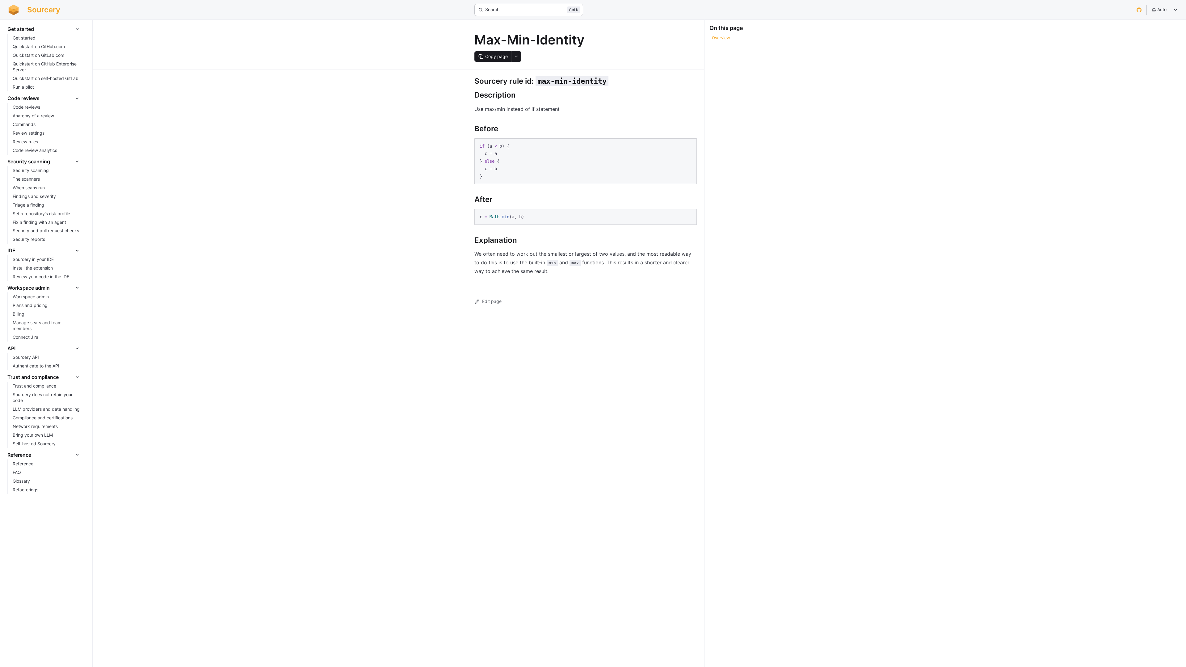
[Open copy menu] (516, 56)
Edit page (492, 301)
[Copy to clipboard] (689, 145)
